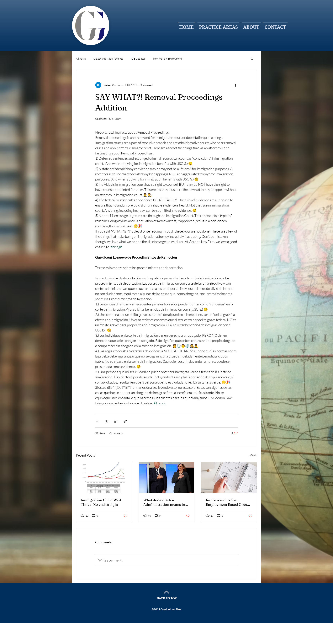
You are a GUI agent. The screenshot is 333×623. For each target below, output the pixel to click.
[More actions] (235, 85)
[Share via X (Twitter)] (106, 421)
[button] (252, 58)
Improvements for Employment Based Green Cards (227, 502)
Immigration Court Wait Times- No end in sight (101, 502)
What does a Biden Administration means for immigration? (165, 502)
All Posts (81, 58)
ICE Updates (138, 58)
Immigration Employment (167, 58)
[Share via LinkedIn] (116, 421)
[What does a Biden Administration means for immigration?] (166, 477)
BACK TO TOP (167, 598)
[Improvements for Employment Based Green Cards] (229, 477)
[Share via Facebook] (97, 421)
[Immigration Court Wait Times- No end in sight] (104, 477)
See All (253, 454)
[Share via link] (125, 421)
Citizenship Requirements (108, 58)
